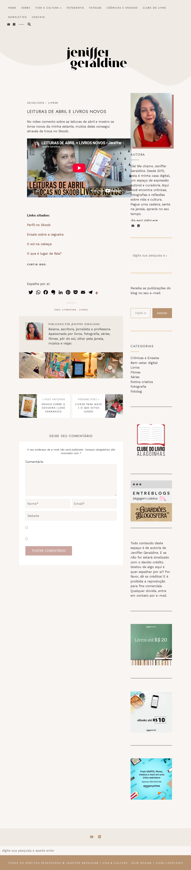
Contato (38, 17)
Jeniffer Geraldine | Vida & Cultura (97, 863)
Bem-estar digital (144, 363)
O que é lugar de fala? (44, 253)
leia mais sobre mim (144, 220)
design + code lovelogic (162, 863)
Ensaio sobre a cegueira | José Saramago (53, 407)
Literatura (69, 309)
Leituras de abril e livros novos (66, 111)
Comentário (34, 462)
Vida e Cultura (47, 8)
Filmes (135, 372)
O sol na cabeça (39, 244)
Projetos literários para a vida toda (32, 365)
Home (12, 8)
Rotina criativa (142, 382)
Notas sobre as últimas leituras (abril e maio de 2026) (84, 365)
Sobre (26, 8)
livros (53, 103)
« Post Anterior (53, 399)
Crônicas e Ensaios (122, 8)
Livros (135, 367)
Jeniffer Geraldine (85, 324)
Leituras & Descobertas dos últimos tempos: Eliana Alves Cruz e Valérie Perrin (110, 365)
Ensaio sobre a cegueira (45, 234)
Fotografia (75, 8)
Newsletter (17, 17)
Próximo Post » (88, 399)
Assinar (162, 313)
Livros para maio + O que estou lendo (88, 407)
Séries (135, 377)
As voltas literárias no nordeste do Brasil (58, 365)
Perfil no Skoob (39, 225)
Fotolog (95, 8)
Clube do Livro (154, 8)
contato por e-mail (151, 595)
